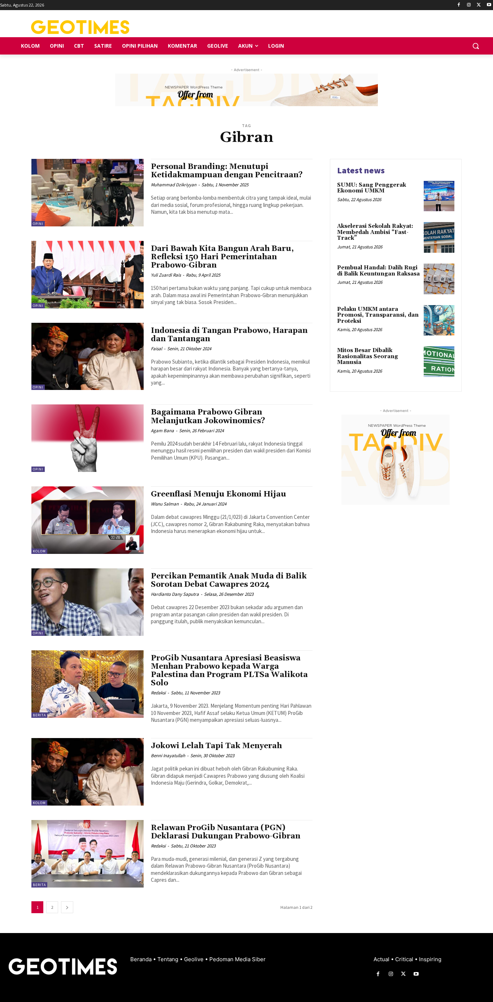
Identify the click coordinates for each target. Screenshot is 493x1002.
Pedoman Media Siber (237, 959)
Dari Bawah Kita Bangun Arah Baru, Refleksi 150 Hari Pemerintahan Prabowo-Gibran (222, 257)
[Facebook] (459, 5)
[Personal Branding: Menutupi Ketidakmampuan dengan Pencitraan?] (87, 192)
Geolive (194, 959)
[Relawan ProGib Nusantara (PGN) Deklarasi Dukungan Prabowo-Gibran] (87, 854)
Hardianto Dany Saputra (175, 594)
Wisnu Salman (165, 504)
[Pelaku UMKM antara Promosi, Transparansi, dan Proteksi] (439, 320)
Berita (39, 715)
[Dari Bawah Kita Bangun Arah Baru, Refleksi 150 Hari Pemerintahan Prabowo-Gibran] (87, 274)
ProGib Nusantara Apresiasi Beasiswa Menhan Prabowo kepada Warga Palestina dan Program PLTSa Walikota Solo (229, 671)
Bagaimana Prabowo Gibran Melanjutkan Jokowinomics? (208, 416)
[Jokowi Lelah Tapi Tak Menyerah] (87, 772)
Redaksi (158, 693)
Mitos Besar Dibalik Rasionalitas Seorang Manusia (367, 356)
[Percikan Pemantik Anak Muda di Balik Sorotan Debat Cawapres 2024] (87, 602)
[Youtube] (489, 5)
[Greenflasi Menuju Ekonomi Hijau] (87, 520)
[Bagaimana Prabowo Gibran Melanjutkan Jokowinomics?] (87, 438)
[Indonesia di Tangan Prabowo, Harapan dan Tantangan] (87, 356)
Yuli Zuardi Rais (166, 275)
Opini (38, 223)
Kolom (39, 551)
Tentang (168, 959)
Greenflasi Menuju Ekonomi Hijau (218, 494)
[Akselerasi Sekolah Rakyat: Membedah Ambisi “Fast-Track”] (439, 237)
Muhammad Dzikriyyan (173, 185)
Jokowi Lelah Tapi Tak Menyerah (216, 746)
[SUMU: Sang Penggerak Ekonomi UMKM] (439, 196)
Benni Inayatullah (168, 755)
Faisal (156, 349)
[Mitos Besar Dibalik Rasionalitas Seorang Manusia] (439, 361)
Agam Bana (162, 431)
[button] (475, 46)
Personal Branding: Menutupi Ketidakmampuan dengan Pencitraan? (227, 171)
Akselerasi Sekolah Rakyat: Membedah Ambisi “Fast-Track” (375, 232)
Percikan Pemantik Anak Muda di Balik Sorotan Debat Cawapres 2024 (229, 580)
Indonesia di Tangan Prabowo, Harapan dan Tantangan (229, 335)
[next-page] (67, 907)
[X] (479, 5)
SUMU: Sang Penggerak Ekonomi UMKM (371, 188)
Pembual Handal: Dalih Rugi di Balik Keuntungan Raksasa (378, 270)
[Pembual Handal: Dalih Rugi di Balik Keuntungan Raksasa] (439, 279)
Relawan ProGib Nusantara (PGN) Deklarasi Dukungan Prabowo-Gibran (225, 832)
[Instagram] (469, 5)
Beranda (141, 959)
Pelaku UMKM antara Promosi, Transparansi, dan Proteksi (378, 315)
